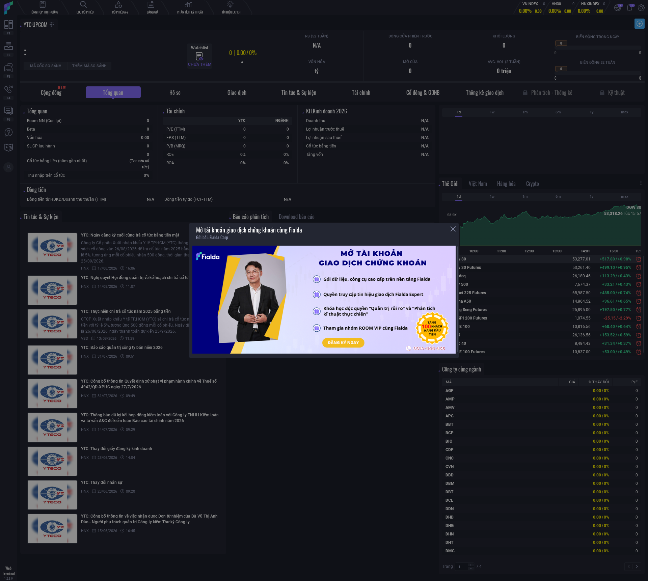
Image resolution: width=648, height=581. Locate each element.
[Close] (453, 228)
